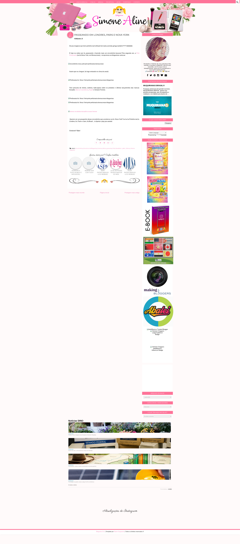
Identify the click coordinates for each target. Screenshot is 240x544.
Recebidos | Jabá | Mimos (123, 148)
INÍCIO (72, 2)
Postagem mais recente (76, 192)
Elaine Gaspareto (119, 531)
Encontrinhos (79, 148)
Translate (163, 135)
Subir (235, 540)
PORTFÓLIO (127, 2)
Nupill (91, 90)
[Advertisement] (157, 377)
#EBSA (100, 2)
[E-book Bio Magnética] (157, 174)
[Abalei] (158, 326)
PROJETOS (110, 2)
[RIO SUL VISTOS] (158, 263)
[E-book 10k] (157, 202)
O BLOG (92, 2)
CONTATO (137, 2)
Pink (114, 148)
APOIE (118, 2)
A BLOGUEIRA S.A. (81, 2)
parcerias (109, 148)
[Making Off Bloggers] (157, 294)
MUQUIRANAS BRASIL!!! (154, 86)
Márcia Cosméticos (81, 90)
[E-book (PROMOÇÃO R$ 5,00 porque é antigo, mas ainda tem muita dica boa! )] (158, 234)
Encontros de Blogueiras (90, 148)
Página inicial (104, 192)
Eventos (100, 148)
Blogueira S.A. (100, 531)
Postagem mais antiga (132, 192)
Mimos (104, 148)
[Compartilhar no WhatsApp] (112, 143)
